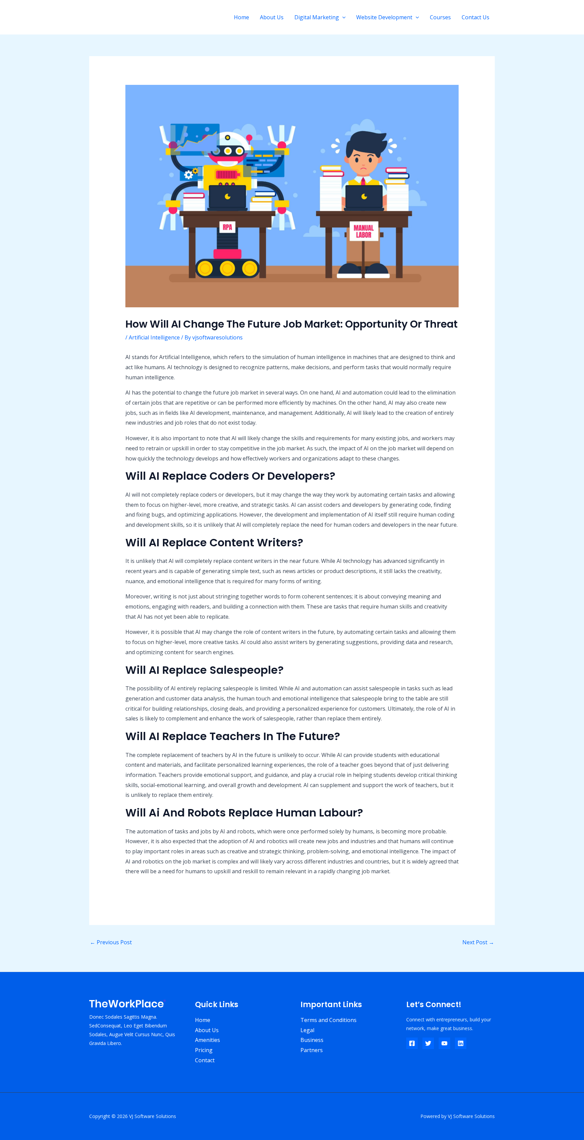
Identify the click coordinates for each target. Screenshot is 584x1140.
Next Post (478, 942)
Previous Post (111, 942)
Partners (311, 1050)
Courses (440, 17)
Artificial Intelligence (154, 337)
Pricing (204, 1050)
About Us (272, 17)
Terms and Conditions (328, 1020)
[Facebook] (412, 1043)
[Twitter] (428, 1043)
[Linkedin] (460, 1043)
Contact (205, 1060)
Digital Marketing (316, 17)
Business (311, 1040)
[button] (342, 17)
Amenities (207, 1040)
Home (241, 17)
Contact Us (475, 17)
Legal (307, 1030)
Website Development (384, 17)
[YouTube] (444, 1043)
